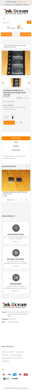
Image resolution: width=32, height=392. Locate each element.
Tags (16, 142)
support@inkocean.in (12, 322)
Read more (15, 241)
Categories (5, 34)
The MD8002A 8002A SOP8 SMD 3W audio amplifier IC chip (15, 193)
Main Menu (26, 34)
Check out (26, 4)
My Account (9, 4)
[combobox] (14, 22)
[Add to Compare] (21, 123)
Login (24, 1)
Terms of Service (17, 358)
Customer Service (20, 352)
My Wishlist (18, 4)
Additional (16, 150)
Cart (21, 28)
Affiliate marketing (7, 358)
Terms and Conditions (16, 355)
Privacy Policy (6, 355)
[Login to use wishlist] (17, 123)
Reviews (16, 146)
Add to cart (10, 122)
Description (16, 138)
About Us (4, 352)
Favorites (12, 28)
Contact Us (11, 352)
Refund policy (5, 361)
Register (20, 1)
